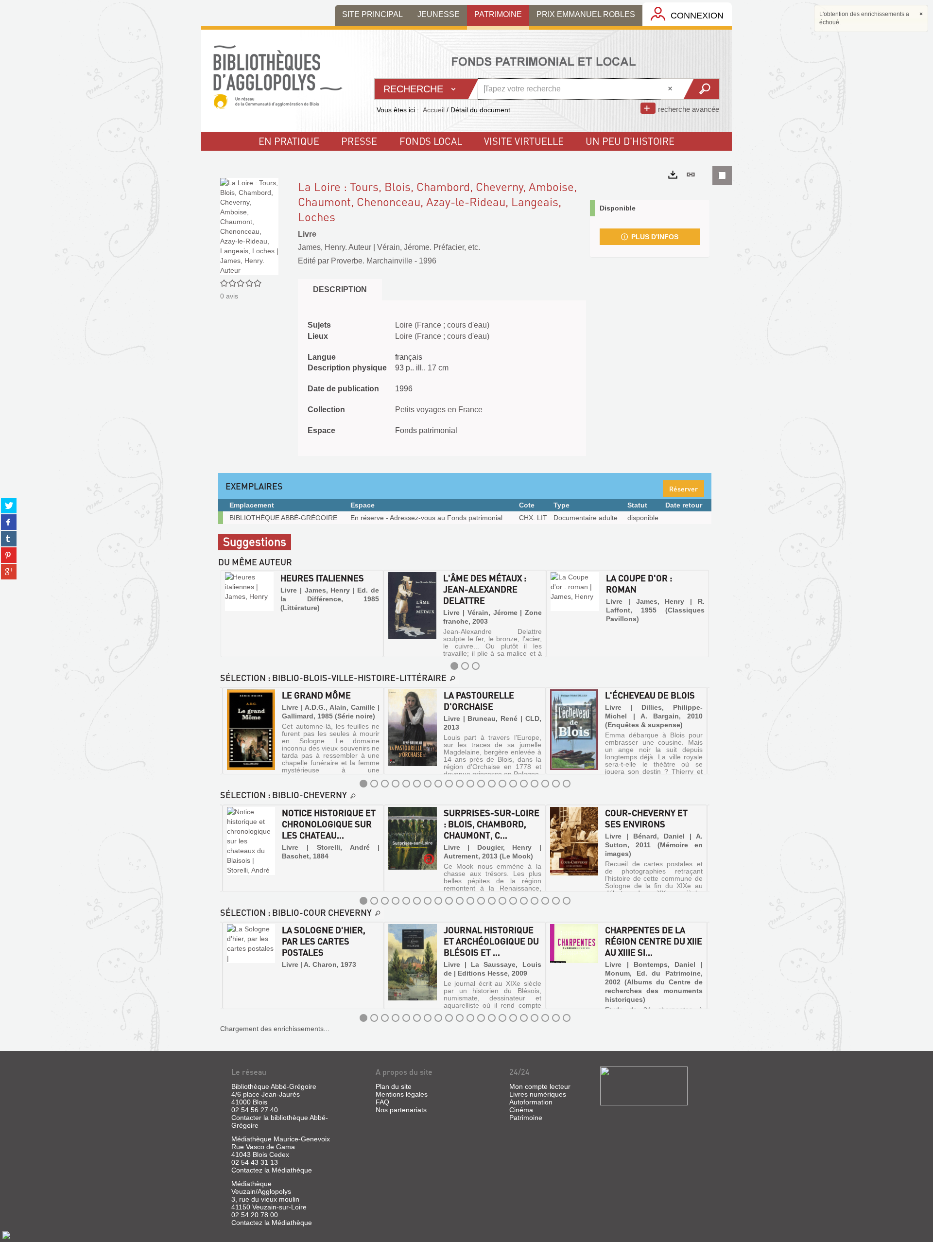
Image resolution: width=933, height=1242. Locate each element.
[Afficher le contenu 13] (492, 783)
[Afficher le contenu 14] (502, 783)
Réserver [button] (683, 488)
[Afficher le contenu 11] (470, 783)
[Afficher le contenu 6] (417, 783)
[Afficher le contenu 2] (465, 666)
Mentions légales (402, 1094)
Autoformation (531, 1102)
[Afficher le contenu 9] (449, 783)
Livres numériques (537, 1094)
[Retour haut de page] (6, 1235)
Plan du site (394, 1086)
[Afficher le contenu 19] (556, 783)
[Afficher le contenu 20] (566, 783)
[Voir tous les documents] (453, 678)
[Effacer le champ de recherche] (671, 89)
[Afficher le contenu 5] (406, 783)
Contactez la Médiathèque (271, 1170)
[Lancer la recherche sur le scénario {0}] (701, 89)
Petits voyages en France (439, 409)
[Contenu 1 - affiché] (454, 666)
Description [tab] (340, 289)
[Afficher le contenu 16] (524, 783)
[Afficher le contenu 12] (481, 783)
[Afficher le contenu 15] (513, 783)
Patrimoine (525, 1117)
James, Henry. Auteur (334, 247)
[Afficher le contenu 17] (534, 783)
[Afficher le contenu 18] (545, 783)
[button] (229, 613)
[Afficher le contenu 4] (395, 783)
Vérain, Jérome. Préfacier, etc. (428, 247)
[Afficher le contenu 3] (476, 666)
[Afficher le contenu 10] (460, 783)
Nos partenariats (401, 1110)
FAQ (382, 1102)
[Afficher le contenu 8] (438, 783)
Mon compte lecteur (539, 1086)
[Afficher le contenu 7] (428, 783)
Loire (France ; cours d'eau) (442, 325)
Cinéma (521, 1110)
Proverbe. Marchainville (372, 261)
